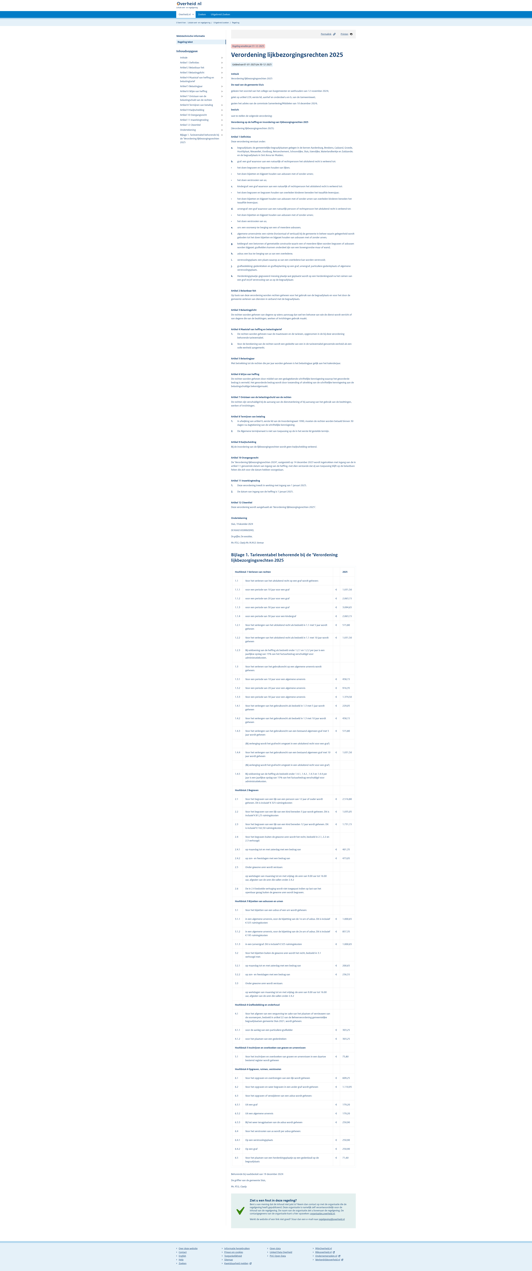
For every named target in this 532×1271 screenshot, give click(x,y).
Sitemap (228, 1259)
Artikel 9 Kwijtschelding (192, 109)
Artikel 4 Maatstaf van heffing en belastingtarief (197, 79)
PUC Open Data (278, 1255)
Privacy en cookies (233, 1252)
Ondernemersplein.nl (326, 1255)
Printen (344, 34)
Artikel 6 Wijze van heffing (193, 91)
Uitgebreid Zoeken (220, 14)
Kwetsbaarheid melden (236, 1263)
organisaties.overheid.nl (322, 1213)
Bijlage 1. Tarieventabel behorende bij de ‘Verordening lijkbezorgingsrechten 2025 (199, 138)
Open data (275, 1248)
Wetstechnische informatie (190, 36)
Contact (183, 1252)
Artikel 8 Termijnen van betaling (196, 104)
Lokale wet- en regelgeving (199, 22)
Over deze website (188, 1248)
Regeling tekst (185, 41)
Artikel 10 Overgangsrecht (193, 114)
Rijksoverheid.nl (323, 1252)
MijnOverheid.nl (323, 1248)
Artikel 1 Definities (189, 62)
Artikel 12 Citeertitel (190, 124)
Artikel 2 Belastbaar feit (192, 67)
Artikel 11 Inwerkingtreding (194, 119)
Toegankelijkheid (233, 1255)
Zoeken (202, 14)
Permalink (326, 34)
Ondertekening (188, 129)
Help (181, 1259)
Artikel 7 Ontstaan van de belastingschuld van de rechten (196, 98)
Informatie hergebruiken (237, 1248)
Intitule (183, 57)
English (182, 1255)
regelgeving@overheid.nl (332, 1219)
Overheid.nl (185, 15)
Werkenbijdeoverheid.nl (327, 1259)
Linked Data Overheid (281, 1252)
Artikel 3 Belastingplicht (192, 72)
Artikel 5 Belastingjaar (191, 86)
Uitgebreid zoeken (221, 22)
